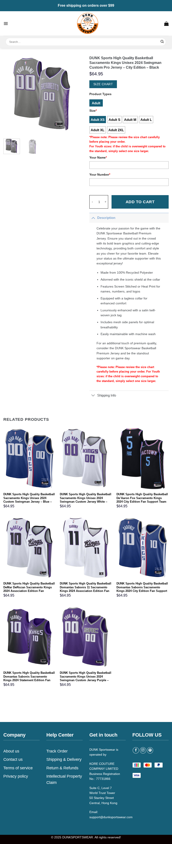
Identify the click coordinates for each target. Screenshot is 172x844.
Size (93, 110)
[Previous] (10, 95)
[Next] (75, 95)
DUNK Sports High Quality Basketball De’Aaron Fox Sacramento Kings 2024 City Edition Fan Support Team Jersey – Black (142, 500)
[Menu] (5, 23)
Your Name (98, 157)
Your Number (99, 174)
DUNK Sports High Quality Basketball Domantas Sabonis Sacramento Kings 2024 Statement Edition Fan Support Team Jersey (29, 678)
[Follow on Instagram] (143, 750)
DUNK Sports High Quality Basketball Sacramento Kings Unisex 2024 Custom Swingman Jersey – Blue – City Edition (29, 500)
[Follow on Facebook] (136, 750)
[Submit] (162, 42)
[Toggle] (93, 218)
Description (106, 218)
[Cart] (166, 23)
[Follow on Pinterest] (150, 750)
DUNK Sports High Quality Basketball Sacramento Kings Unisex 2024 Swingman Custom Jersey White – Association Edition (85, 500)
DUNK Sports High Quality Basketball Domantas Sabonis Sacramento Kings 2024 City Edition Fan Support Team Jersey (142, 589)
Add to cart (140, 202)
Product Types (100, 94)
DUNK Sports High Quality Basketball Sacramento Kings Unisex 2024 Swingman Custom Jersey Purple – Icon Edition (85, 678)
